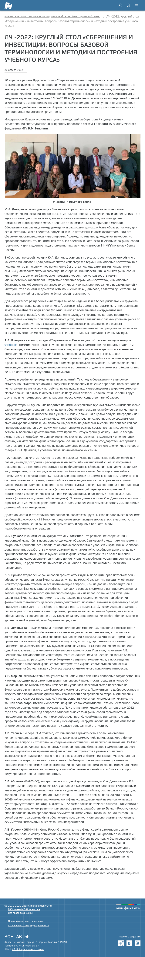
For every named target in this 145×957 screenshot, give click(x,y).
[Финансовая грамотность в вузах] (11, 5)
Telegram (121, 943)
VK (129, 943)
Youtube (137, 943)
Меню (136, 5)
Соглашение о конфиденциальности (28, 925)
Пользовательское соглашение (25, 921)
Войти (129, 5)
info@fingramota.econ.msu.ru (28, 949)
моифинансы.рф (128, 907)
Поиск (121, 5)
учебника (11, 345)
